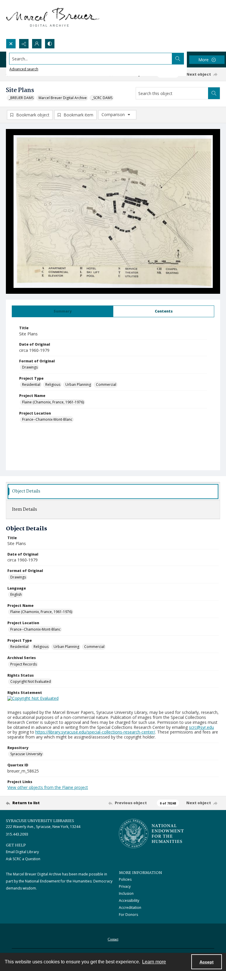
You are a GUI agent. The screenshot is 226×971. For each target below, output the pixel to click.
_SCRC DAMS (102, 97)
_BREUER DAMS (21, 97)
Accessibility (129, 900)
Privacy (125, 886)
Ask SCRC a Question (23, 858)
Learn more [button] (154, 961)
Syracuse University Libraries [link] (40, 821)
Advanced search (23, 69)
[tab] (62, 311)
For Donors (128, 914)
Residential (31, 384)
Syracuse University (26, 753)
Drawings (30, 367)
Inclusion (126, 893)
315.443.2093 (17, 834)
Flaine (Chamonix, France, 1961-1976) (53, 402)
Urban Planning (78, 384)
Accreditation (130, 907)
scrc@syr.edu (201, 727)
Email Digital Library (22, 851)
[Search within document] (214, 93)
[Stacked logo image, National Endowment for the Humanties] (151, 833)
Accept (207, 962)
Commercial (106, 384)
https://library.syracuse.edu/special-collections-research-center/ (95, 732)
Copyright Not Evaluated (30, 681)
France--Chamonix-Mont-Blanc (47, 419)
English (16, 594)
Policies (125, 879)
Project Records (23, 664)
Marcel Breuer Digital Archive (63, 97)
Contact (113, 939)
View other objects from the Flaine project (47, 787)
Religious (52, 384)
